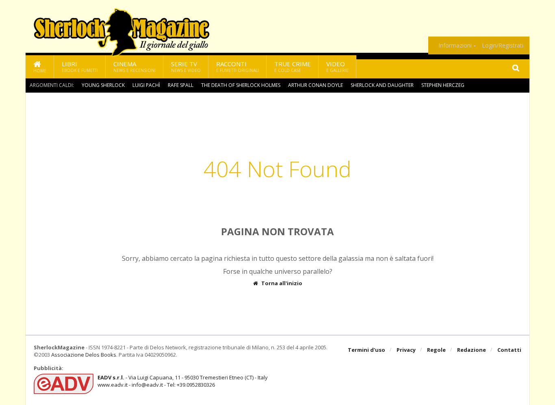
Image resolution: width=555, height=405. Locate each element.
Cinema (134, 66)
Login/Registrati (502, 45)
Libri (80, 66)
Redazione (471, 349)
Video (337, 66)
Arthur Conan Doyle (315, 85)
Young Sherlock (103, 85)
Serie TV (186, 66)
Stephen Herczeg (442, 85)
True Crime (292, 66)
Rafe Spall (180, 85)
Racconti (237, 66)
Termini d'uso (366, 349)
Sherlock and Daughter (382, 85)
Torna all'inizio (281, 283)
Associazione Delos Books (83, 354)
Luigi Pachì (146, 85)
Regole (436, 349)
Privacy (406, 349)
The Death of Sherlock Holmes (240, 85)
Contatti (509, 349)
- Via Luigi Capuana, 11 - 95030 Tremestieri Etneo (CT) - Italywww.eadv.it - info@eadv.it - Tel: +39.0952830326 (183, 381)
